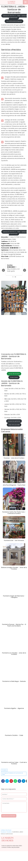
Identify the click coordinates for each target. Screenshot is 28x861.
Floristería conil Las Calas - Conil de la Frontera (14, 763)
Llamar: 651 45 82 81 (14, 374)
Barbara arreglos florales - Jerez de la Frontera (14, 568)
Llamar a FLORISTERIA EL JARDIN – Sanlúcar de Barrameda (15, 16)
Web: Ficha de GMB (14, 425)
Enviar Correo (14, 377)
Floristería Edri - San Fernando (14, 540)
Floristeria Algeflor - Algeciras (14, 708)
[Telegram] (23, 781)
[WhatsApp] (15, 781)
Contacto (4, 847)
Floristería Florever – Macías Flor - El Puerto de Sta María (14, 625)
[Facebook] (3, 781)
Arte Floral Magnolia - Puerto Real (14, 485)
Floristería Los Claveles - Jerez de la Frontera (14, 653)
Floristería (4, 770)
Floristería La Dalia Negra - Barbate (14, 681)
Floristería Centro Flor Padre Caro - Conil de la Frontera (14, 512)
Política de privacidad (13, 847)
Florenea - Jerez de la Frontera (14, 458)
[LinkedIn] (19, 781)
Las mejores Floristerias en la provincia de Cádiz (12, 773)
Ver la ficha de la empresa (14, 21)
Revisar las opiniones (14, 421)
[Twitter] (7, 781)
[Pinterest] (11, 781)
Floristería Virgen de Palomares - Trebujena (14, 596)
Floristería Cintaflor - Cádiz (14, 735)
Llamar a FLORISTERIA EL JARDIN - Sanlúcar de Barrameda (15, 232)
